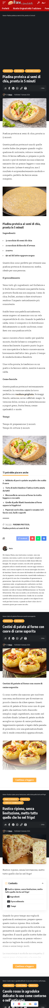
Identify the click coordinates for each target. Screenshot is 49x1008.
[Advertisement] (24, 42)
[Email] (30, 1004)
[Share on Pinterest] (13, 88)
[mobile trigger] (5, 3)
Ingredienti (15, 897)
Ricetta (8, 71)
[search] (38, 2)
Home (4, 15)
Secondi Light (33, 71)
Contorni (21, 985)
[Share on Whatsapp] (17, 88)
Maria (10, 95)
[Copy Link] (21, 88)
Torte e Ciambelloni (13, 803)
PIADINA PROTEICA (21, 524)
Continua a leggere (24, 779)
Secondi (19, 71)
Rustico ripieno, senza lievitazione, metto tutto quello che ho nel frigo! (24, 890)
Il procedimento (17, 901)
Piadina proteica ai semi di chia (16, 528)
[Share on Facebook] (9, 88)
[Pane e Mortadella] (20, 3)
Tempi (13, 906)
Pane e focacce (11, 799)
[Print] (25, 88)
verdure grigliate (24, 394)
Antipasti (9, 985)
